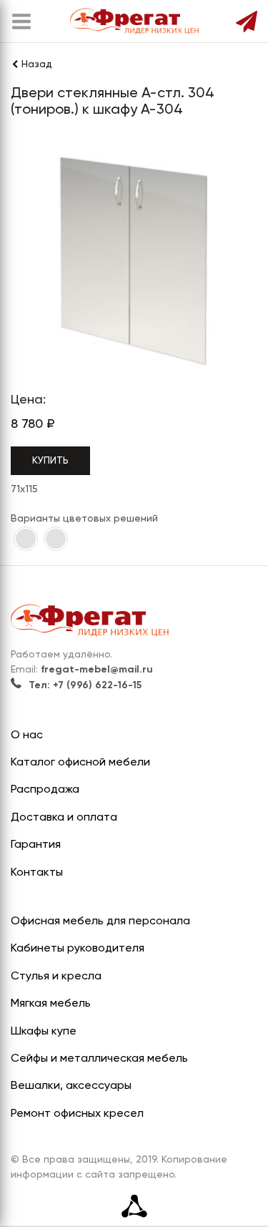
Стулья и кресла (56, 976)
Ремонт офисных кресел (77, 1114)
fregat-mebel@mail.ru (97, 670)
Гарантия (36, 845)
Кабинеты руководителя (77, 948)
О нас (27, 735)
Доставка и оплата (64, 817)
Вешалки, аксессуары (71, 1086)
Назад (36, 64)
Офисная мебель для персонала (100, 921)
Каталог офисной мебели (80, 762)
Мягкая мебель (51, 1004)
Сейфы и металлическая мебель (99, 1059)
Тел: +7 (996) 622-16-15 (85, 685)
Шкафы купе (43, 1031)
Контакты (37, 873)
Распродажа (45, 790)
